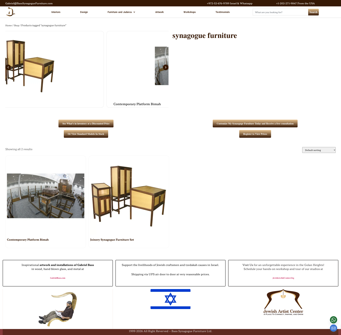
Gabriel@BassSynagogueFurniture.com (29, 3)
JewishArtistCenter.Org (283, 277)
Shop (16, 25)
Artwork (159, 12)
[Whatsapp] (333, 319)
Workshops (190, 12)
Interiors (55, 12)
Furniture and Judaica (120, 12)
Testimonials (223, 12)
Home (8, 25)
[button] (8, 67)
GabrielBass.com (57, 277)
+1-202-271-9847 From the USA (295, 3)
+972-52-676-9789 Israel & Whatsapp (229, 3)
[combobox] (280, 12)
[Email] (333, 328)
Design (84, 12)
